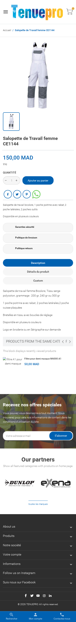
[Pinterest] (27, 194)
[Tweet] (17, 194)
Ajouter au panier (38, 180)
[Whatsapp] (36, 194)
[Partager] (8, 194)
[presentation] (63, 341)
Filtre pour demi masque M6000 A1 (42, 358)
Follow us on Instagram (19, 573)
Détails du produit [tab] (38, 271)
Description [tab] (38, 262)
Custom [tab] (38, 280)
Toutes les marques (38, 504)
